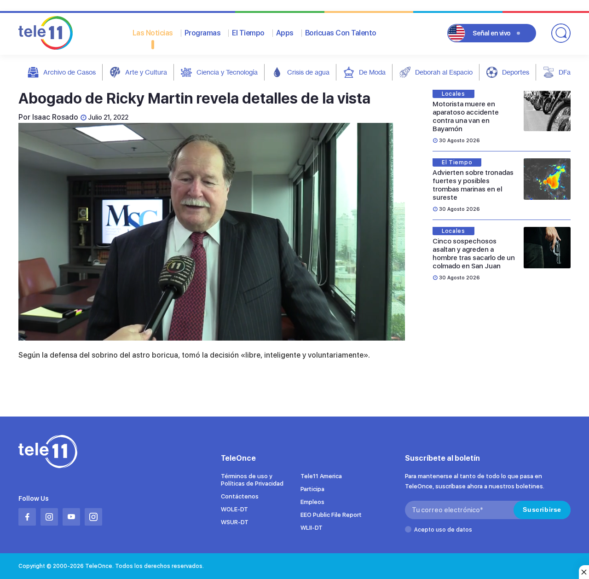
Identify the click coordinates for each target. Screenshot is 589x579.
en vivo (492, 33)
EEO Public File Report (331, 514)
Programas (203, 33)
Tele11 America (321, 476)
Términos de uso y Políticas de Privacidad (252, 480)
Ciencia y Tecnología (227, 72)
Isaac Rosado (55, 117)
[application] (211, 232)
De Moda (372, 72)
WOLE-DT (234, 509)
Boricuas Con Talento (340, 33)
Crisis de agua (308, 72)
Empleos (312, 501)
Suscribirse (542, 509)
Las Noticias (153, 33)
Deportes (515, 72)
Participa (312, 489)
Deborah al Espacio (444, 72)
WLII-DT (311, 527)
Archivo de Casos (69, 72)
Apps (285, 33)
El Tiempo (248, 33)
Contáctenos (240, 496)
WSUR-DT (234, 522)
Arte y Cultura (146, 72)
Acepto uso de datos (443, 530)
